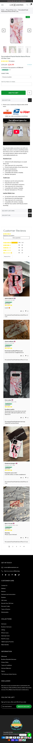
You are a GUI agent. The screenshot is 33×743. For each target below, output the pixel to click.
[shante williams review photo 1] (16, 330)
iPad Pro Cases (5, 638)
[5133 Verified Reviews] (16, 730)
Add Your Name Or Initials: (8, 81)
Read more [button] (7, 414)
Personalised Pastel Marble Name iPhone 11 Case (16, 359)
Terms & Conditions (6, 665)
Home (2, 10)
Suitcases (3, 624)
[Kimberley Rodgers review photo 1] (16, 443)
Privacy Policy (4, 662)
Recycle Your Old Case (7, 603)
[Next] (29, 30)
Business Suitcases (6, 627)
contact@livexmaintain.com (11, 567)
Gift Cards (4, 600)
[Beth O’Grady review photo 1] (16, 503)
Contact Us (4, 585)
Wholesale (4, 656)
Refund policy (4, 612)
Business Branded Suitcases (8, 659)
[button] (5, 61)
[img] (16, 305)
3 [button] (16, 546)
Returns (3, 591)
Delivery (3, 588)
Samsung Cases (5, 635)
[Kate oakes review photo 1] (16, 380)
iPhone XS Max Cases (11, 10)
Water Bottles (5, 644)
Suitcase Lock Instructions (8, 594)
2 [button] (12, 546)
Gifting (3, 629)
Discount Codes (5, 606)
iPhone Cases (5, 632)
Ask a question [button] (16, 237)
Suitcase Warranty (6, 668)
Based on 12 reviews (8, 235)
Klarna (3, 671)
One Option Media (25, 734)
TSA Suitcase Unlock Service (8, 674)
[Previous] (3, 30)
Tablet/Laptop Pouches (7, 641)
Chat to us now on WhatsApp (12, 571)
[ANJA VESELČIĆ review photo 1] (16, 278)
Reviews (3, 597)
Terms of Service (5, 609)
